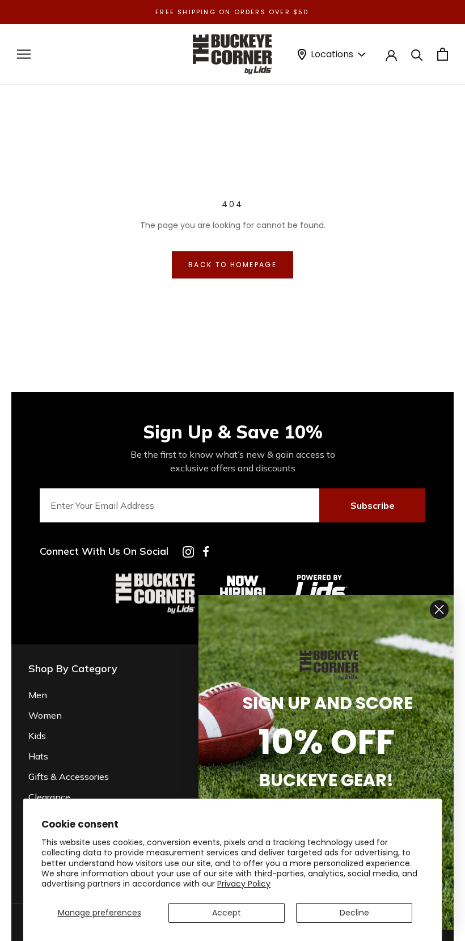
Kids (37, 735)
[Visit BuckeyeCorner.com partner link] (242, 577)
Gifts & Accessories (68, 776)
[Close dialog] (439, 609)
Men (37, 695)
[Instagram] (188, 552)
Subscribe (372, 505)
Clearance (49, 797)
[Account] (391, 54)
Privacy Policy (243, 883)
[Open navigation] (24, 54)
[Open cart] (442, 54)
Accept (226, 912)
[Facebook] (206, 551)
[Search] (417, 54)
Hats (38, 756)
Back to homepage (232, 264)
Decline (354, 912)
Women (45, 715)
